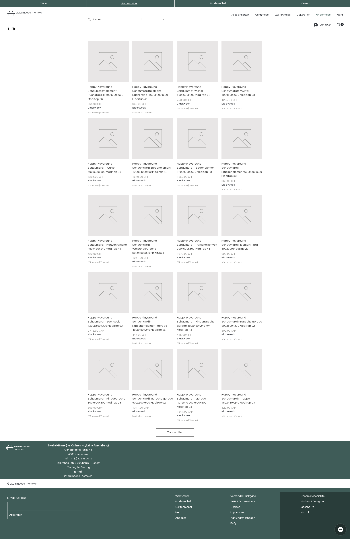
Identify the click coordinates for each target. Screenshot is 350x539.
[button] (340, 24)
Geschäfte (307, 507)
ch (41, 12)
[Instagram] (13, 29)
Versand (104, 112)
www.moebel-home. (28, 12)
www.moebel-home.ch (22, 448)
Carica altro (175, 432)
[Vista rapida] (108, 61)
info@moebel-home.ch (78, 476)
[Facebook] (8, 29)
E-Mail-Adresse (16, 498)
